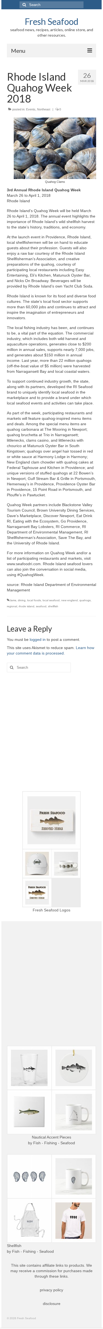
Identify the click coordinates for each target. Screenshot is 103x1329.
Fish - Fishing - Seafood (54, 1143)
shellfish (53, 606)
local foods (34, 600)
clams (12, 600)
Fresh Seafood (51, 21)
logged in (38, 639)
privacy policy (51, 1290)
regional (12, 606)
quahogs (85, 600)
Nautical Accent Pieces (51, 1137)
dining (22, 600)
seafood (41, 606)
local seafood (51, 600)
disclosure (51, 1303)
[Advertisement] (51, 731)
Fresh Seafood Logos (51, 910)
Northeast (43, 109)
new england (69, 600)
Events (30, 109)
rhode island (26, 606)
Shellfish (14, 1245)
